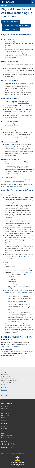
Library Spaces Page (14, 117)
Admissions (4, 408)
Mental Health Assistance (8, 438)
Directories (4, 428)
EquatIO (7, 292)
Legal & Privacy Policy (7, 435)
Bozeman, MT (11, 447)
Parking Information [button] (11, 29)
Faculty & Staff (5, 415)
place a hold (12, 171)
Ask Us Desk (27, 450)
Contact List (4, 426)
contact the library (25, 138)
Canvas (8, 453)
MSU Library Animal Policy (16, 181)
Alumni (3, 411)
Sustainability (4, 420)
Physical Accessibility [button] (10, 22)
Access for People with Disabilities (10, 346)
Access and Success (6, 431)
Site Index (4, 390)
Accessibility (4, 387)
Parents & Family (6, 418)
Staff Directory (5, 385)
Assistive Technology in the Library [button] (16, 26)
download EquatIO (23, 292)
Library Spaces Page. (23, 103)
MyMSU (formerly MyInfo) (18, 453)
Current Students (6, 413)
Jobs (2, 433)
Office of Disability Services (11, 351)
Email (2, 453)
